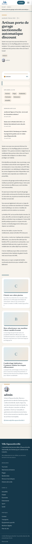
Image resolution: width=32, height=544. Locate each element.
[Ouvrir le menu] (28, 3)
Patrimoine (8, 97)
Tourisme (7, 93)
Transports (5, 520)
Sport (3, 504)
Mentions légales (7, 526)
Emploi (4, 495)
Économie (5, 498)
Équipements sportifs (8, 523)
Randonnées (22, 93)
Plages (14, 93)
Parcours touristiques (8, 479)
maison (4, 56)
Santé (3, 507)
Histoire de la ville (7, 482)
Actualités (7, 100)
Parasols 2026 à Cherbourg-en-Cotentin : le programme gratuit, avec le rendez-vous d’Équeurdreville (15, 134)
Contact (21, 3)
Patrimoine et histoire (8, 470)
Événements (17, 97)
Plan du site (5, 529)
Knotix (10, 538)
